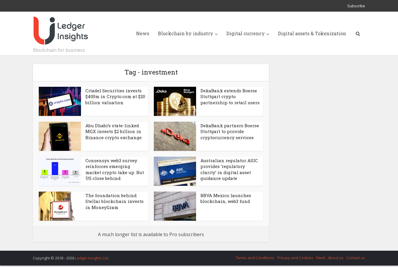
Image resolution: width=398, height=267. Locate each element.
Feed (320, 257)
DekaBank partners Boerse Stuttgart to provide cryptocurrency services (229, 131)
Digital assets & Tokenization (312, 33)
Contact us (355, 257)
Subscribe (356, 5)
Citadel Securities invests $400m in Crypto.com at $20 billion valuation (115, 96)
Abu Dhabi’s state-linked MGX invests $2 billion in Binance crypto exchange (113, 131)
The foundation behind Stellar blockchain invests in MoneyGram (114, 201)
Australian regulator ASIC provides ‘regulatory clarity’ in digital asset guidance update (229, 169)
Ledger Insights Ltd (91, 258)
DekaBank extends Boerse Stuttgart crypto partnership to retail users (230, 96)
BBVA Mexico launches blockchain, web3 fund (225, 198)
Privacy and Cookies (295, 257)
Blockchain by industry (185, 33)
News (142, 33)
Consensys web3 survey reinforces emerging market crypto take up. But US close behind (114, 169)
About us (336, 257)
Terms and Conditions (255, 257)
